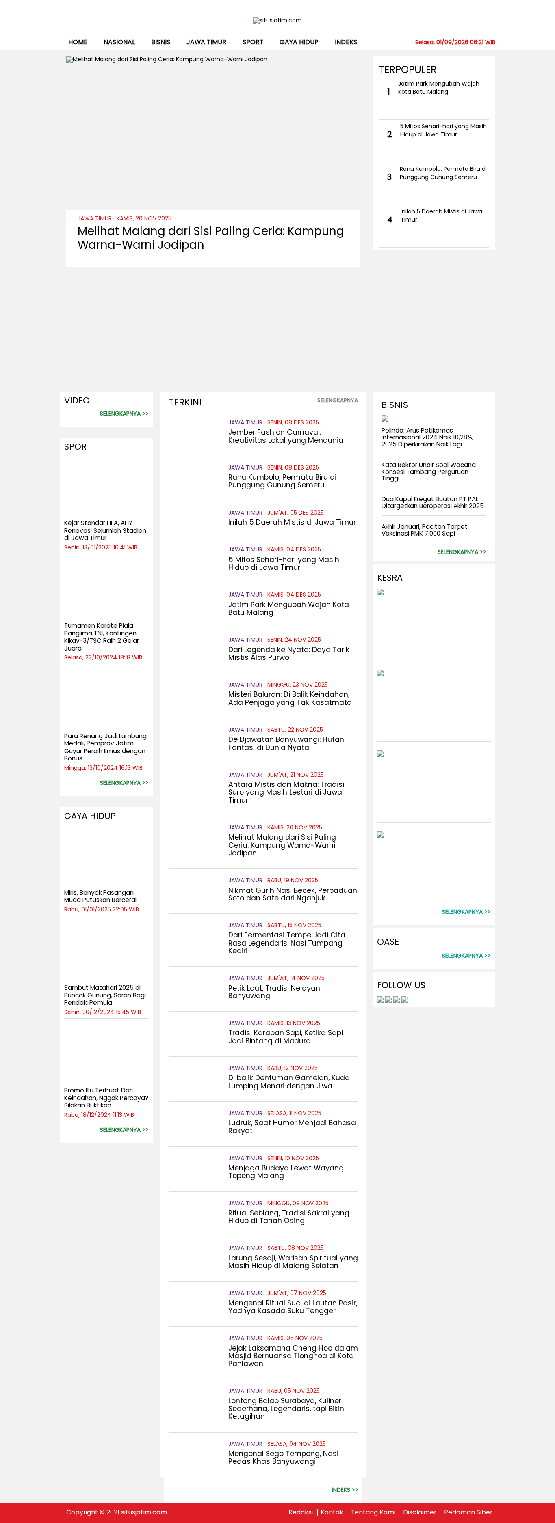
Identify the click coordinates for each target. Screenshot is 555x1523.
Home (77, 42)
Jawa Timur (206, 42)
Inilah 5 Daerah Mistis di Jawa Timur (441, 215)
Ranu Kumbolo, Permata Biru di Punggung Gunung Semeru (443, 173)
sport (253, 42)
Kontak (332, 1512)
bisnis (160, 42)
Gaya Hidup (299, 42)
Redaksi (300, 1512)
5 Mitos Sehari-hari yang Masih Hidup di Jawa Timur (443, 130)
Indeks (346, 42)
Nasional (119, 42)
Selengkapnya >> (124, 414)
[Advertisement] (213, 324)
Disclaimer (419, 1512)
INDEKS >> (345, 1490)
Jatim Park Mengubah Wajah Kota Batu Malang (438, 88)
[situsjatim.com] (277, 20)
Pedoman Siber (468, 1512)
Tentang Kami (373, 1512)
